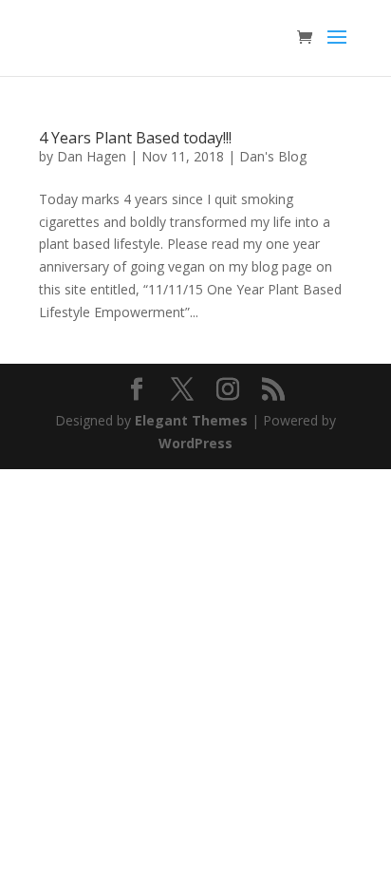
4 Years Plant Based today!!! (135, 137)
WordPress (195, 443)
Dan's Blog (273, 156)
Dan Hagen (91, 156)
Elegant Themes (191, 420)
